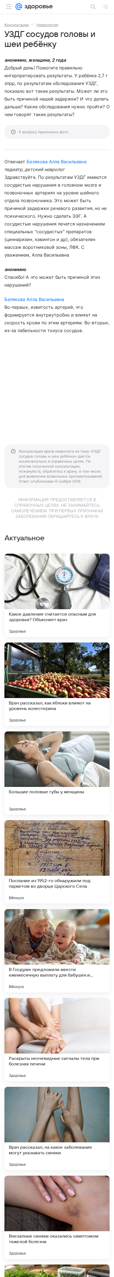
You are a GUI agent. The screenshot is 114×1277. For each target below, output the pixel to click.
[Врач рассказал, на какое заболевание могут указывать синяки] (57, 1128)
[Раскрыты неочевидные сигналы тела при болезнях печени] (57, 1039)
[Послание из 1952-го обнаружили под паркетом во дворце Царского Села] (57, 862)
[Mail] (18, 6)
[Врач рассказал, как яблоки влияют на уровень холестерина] (57, 684)
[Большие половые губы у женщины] (57, 773)
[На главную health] (37, 6)
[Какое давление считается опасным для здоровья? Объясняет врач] (57, 595)
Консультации (16, 24)
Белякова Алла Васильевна (56, 161)
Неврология (47, 24)
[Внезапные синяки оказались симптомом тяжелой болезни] (57, 1217)
